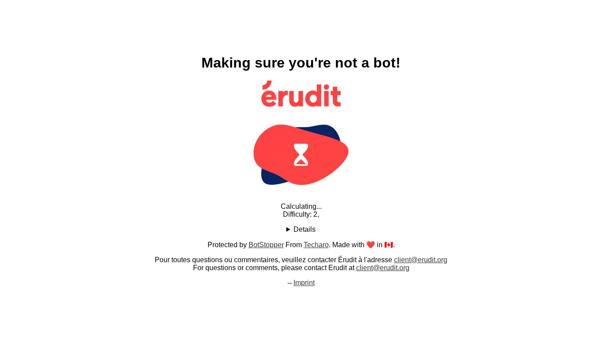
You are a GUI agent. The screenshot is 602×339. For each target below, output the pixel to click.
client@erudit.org (420, 260)
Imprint (304, 282)
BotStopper (266, 245)
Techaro (316, 245)
